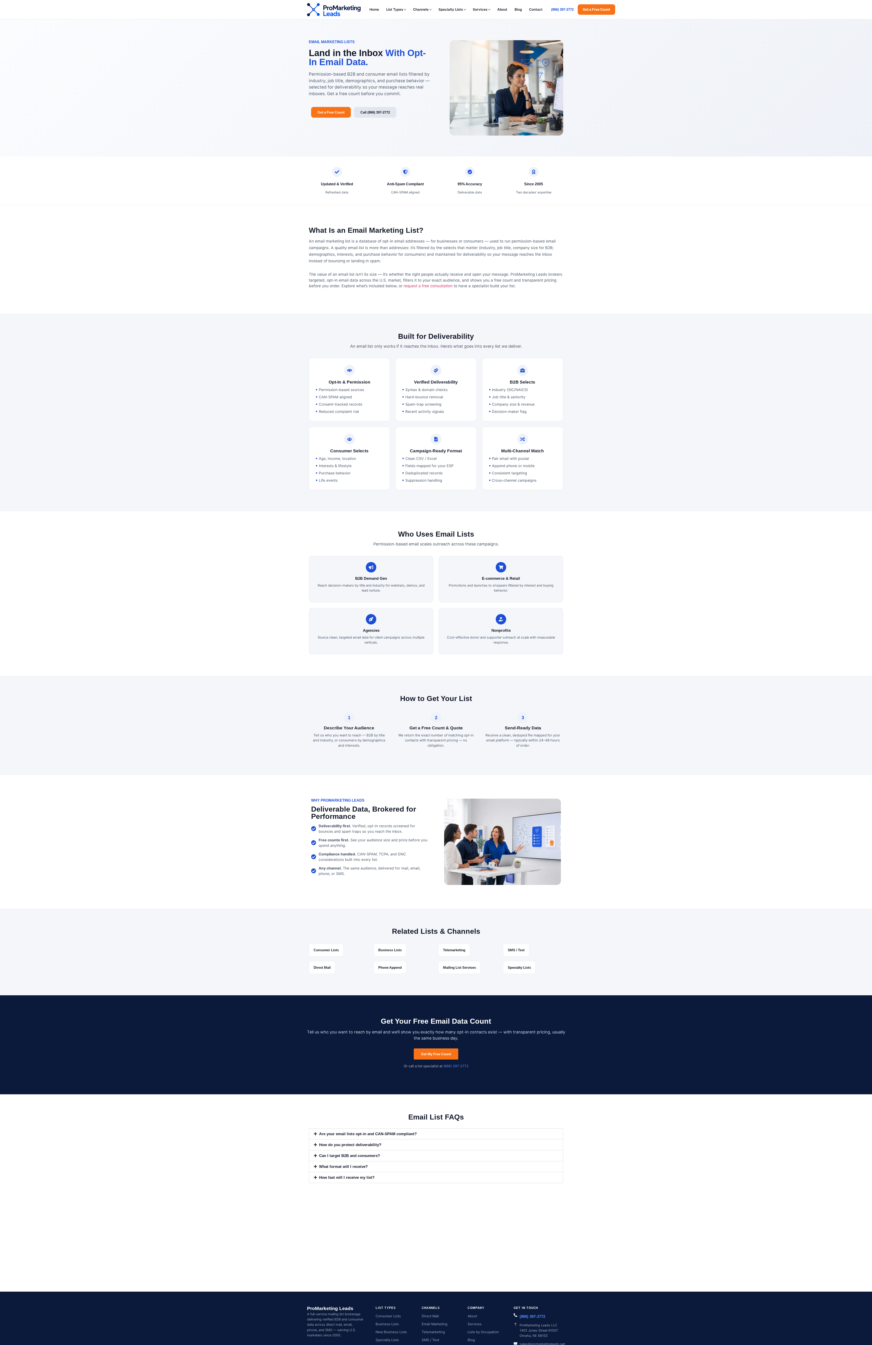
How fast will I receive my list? (346, 1177)
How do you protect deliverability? (350, 1145)
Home (374, 9)
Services (480, 9)
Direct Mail (430, 1316)
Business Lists (387, 1324)
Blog (518, 9)
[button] (436, 1134)
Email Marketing (434, 1324)
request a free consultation (428, 286)
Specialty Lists (450, 9)
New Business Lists (391, 1332)
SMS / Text (430, 1340)
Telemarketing (433, 1332)
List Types (394, 9)
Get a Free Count (596, 9)
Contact (536, 9)
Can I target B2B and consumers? (349, 1156)
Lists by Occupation (483, 1332)
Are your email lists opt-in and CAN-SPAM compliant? (368, 1134)
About (502, 9)
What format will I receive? (343, 1166)
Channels (421, 9)
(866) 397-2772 (562, 9)
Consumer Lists (388, 1316)
